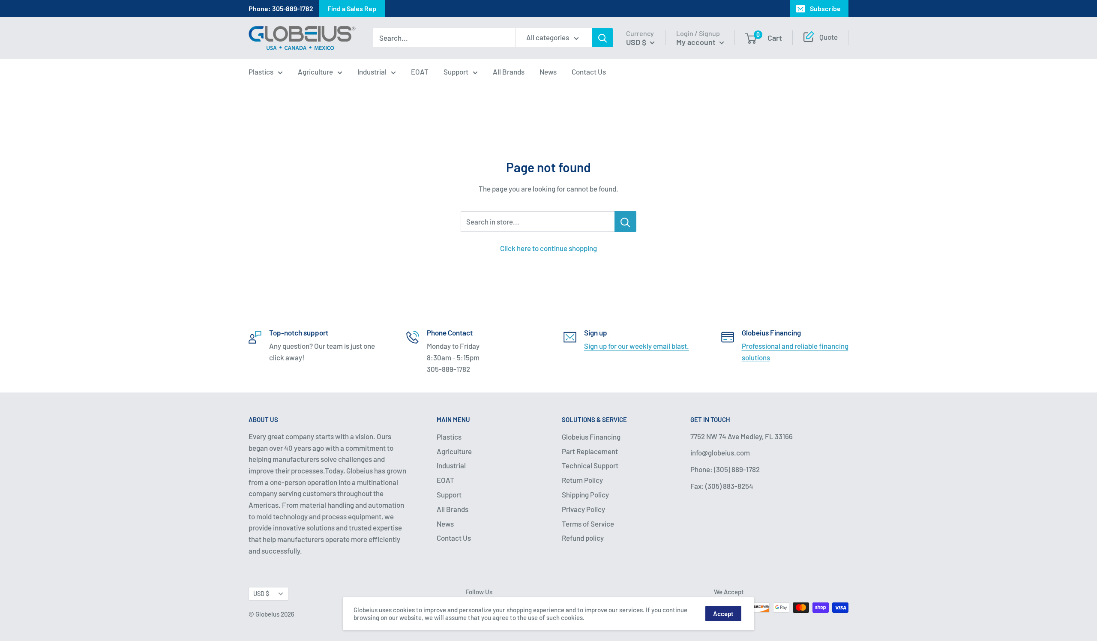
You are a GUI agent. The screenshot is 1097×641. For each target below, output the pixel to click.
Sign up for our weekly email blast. (636, 345)
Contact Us (589, 71)
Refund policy (583, 537)
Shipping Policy (585, 494)
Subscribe (825, 8)
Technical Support (590, 465)
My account (696, 42)
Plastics (261, 71)
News (548, 71)
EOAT (420, 71)
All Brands (509, 71)
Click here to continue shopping (548, 248)
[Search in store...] (625, 221)
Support (456, 71)
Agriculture (315, 71)
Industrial (372, 71)
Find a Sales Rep (351, 8)
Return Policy (582, 480)
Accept (723, 613)
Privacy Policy (583, 509)
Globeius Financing (591, 436)
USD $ (261, 593)
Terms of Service (588, 523)
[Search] (602, 38)
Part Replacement (590, 451)
